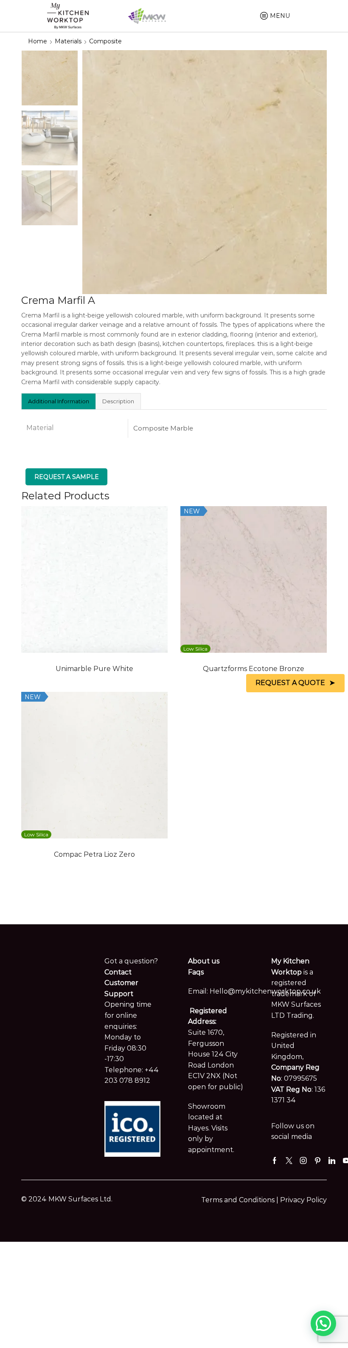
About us (203, 961)
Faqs (196, 972)
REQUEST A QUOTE (290, 683)
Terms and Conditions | (240, 1200)
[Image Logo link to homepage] (68, 15)
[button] (323, 1323)
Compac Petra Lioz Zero (94, 854)
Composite (105, 41)
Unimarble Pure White (94, 669)
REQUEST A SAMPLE (66, 477)
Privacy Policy (303, 1200)
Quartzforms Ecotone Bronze (253, 669)
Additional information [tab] (58, 401)
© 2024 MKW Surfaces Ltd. (66, 1199)
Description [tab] (118, 401)
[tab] (58, 401)
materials (68, 41)
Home (37, 41)
